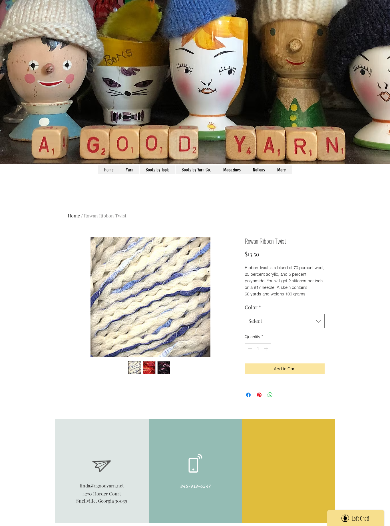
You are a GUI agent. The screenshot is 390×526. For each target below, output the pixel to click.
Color (253, 307)
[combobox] (285, 321)
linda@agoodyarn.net (102, 486)
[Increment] (266, 348)
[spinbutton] (258, 348)
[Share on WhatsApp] (270, 394)
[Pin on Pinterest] (259, 394)
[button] (259, 169)
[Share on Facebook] (248, 394)
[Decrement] (249, 348)
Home (74, 216)
